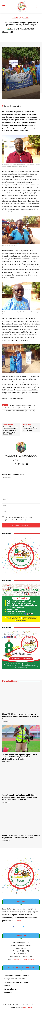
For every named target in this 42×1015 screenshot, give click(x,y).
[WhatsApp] (27, 36)
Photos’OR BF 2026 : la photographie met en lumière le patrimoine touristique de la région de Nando (20, 716)
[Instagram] (19, 463)
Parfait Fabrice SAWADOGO (24, 29)
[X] (16, 36)
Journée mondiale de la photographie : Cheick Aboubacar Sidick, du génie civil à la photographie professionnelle (19, 757)
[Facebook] (11, 36)
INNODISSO (27, 1007)
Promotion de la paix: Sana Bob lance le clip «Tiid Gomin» (30, 428)
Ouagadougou (7, 410)
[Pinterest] (22, 36)
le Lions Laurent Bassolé (10, 408)
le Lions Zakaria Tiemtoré (26, 408)
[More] (32, 36)
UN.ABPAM (30, 410)
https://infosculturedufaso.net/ (21, 460)
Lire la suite (16, 921)
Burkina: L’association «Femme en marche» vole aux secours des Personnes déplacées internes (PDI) (10, 430)
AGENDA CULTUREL (21, 18)
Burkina (11, 405)
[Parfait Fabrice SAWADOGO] (8, 29)
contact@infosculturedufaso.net (23, 959)
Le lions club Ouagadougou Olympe (26, 405)
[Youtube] (27, 463)
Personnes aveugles (18, 410)
